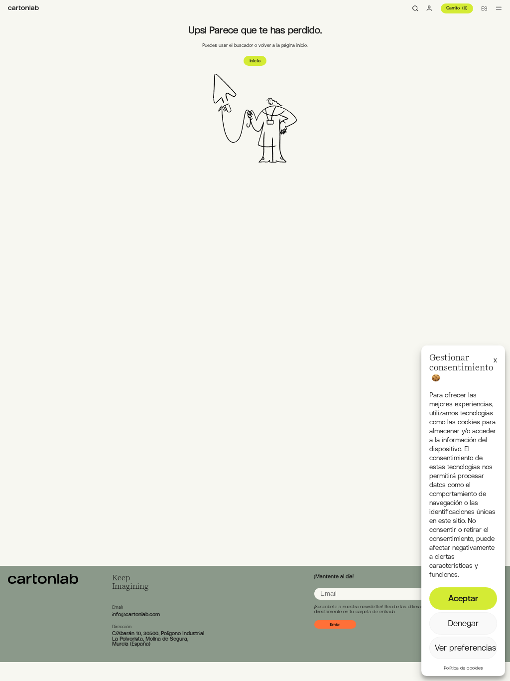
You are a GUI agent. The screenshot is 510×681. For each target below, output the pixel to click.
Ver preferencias (466, 647)
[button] (495, 358)
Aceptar (463, 598)
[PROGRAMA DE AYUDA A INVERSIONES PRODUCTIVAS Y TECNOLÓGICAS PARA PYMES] (23, 8)
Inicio (255, 60)
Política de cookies (463, 668)
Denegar (463, 623)
